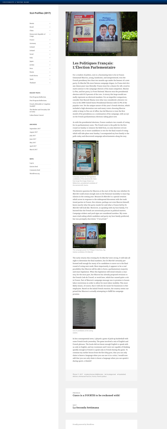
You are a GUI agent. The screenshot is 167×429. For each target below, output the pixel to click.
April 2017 (33, 146)
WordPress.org (35, 173)
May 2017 (33, 143)
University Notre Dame (16, 2)
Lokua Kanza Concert (37, 115)
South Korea (34, 76)
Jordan (32, 65)
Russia (32, 72)
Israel (31, 54)
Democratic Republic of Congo (37, 35)
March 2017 (33, 150)
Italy (31, 58)
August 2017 (34, 132)
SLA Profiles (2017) (40, 13)
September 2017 (35, 129)
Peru (31, 68)
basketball (122, 374)
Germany (33, 43)
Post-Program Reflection (38, 97)
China (31, 30)
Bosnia (32, 23)
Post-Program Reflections (38, 100)
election (75, 376)
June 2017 (33, 139)
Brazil (32, 27)
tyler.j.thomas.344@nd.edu (94, 374)
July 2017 (33, 136)
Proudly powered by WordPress (83, 424)
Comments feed (35, 170)
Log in (32, 163)
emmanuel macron (85, 376)
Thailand (33, 83)
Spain (31, 79)
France (32, 40)
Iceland (32, 47)
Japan (31, 61)
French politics (102, 376)
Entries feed (34, 167)
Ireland (32, 50)
